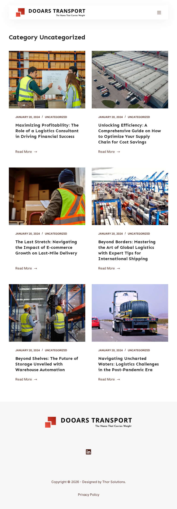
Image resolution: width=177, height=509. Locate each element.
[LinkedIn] (88, 451)
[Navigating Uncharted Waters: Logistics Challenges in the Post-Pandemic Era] (130, 313)
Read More (24, 152)
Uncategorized (56, 117)
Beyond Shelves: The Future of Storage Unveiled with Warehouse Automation (46, 364)
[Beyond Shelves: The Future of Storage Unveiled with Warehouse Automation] (47, 313)
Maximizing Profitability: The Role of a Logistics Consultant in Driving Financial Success (47, 130)
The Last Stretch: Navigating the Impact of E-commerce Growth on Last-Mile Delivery (46, 247)
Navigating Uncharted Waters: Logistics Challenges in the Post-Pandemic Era (128, 364)
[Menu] (159, 12)
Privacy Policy (88, 495)
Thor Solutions (113, 482)
